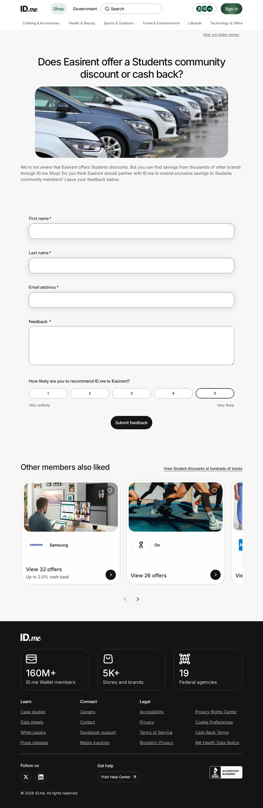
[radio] (48, 393)
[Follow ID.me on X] (26, 777)
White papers (33, 732)
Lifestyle (195, 23)
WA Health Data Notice (217, 742)
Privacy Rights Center (216, 711)
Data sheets (32, 722)
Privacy (147, 722)
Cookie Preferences (214, 722)
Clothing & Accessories (41, 23)
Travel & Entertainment (161, 23)
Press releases (34, 742)
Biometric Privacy (156, 742)
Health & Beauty (82, 23)
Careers (87, 711)
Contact (87, 722)
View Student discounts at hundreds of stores (203, 468)
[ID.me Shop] (32, 9)
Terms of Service (156, 732)
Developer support (98, 732)
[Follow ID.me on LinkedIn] (40, 777)
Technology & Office (226, 23)
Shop (58, 8)
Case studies (33, 711)
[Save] (110, 490)
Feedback (40, 321)
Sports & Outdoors (119, 23)
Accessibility (152, 711)
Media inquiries (94, 742)
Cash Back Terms (212, 732)
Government (85, 8)
